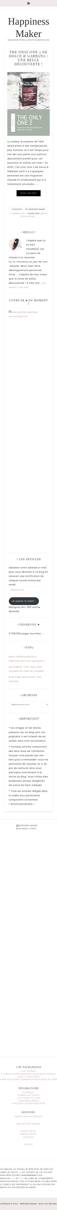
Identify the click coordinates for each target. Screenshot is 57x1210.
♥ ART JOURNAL (28, 1071)
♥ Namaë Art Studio (28, 1095)
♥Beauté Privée (28, 1134)
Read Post (28, 193)
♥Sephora (28, 1137)
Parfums (30, 216)
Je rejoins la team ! (24, 601)
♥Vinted (28, 1144)
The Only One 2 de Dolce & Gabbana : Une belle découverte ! (28, 58)
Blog (23, 216)
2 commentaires (17, 213)
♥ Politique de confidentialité (28, 1103)
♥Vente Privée (28, 1131)
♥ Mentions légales (28, 1101)
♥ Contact (28, 1092)
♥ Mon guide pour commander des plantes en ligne (28, 1079)
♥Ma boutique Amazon (28, 1124)
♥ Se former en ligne (28, 1098)
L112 (22, 1178)
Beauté (44, 213)
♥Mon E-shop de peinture (28, 1116)
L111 (13, 1178)
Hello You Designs (47, 1204)
